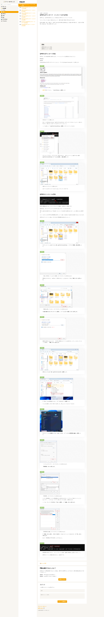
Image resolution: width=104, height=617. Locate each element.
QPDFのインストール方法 (47, 48)
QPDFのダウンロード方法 (47, 47)
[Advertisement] (96, 308)
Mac (2, 17)
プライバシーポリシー (42, 606)
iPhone (3, 13)
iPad (2, 15)
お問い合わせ (40, 608)
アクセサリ (4, 21)
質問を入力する (62, 579)
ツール (3, 10)
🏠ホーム (42, 563)
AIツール (3, 6)
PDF (45, 563)
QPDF (44, 90)
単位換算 (3, 8)
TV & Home (4, 19)
